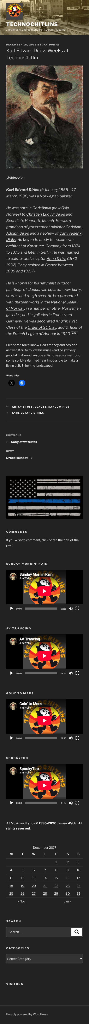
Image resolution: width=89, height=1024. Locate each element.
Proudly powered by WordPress (27, 1014)
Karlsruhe (35, 246)
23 (68, 886)
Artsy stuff (22, 406)
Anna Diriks (56, 258)
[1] (33, 270)
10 (78, 870)
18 (11, 886)
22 (56, 886)
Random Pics (59, 406)
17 (78, 878)
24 (79, 886)
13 (34, 878)
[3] (76, 332)
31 (78, 893)
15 (56, 878)
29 (56, 893)
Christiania (41, 208)
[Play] (12, 608)
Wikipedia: (15, 178)
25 (11, 893)
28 (45, 893)
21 (45, 886)
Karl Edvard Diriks (28, 412)
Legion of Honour (41, 334)
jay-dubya (50, 44)
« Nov (21, 901)
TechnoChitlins (32, 24)
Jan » (67, 901)
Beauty (41, 406)
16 (68, 878)
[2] (72, 332)
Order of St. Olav (42, 327)
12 (22, 878)
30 (68, 893)
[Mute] (71, 608)
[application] (44, 591)
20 (34, 886)
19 (22, 886)
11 (11, 878)
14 (45, 878)
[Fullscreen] (77, 608)
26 (22, 893)
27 (34, 893)
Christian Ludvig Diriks (45, 214)
